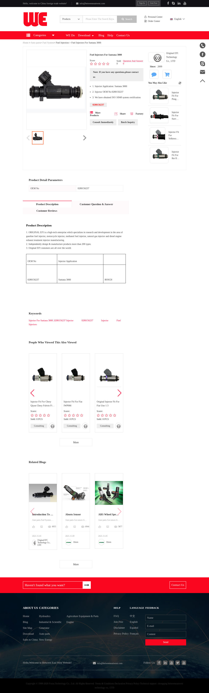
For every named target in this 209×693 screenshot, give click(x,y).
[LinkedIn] (179, 3)
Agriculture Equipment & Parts (82, 616)
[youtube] (184, 662)
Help (110, 35)
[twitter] (177, 662)
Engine (70, 622)
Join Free (153, 3)
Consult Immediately (103, 122)
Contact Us (123, 35)
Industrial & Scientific (50, 622)
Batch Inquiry (128, 122)
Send (165, 642)
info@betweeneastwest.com (92, 3)
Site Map (27, 628)
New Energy (45, 639)
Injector (105, 320)
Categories (48, 608)
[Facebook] (168, 3)
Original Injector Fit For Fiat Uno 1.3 (108, 403)
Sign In (142, 3)
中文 (132, 616)
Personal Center (155, 17)
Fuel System (48, 42)
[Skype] (173, 3)
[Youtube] (184, 3)
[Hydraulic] (171, 662)
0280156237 (88, 320)
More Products (95, 114)
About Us (30, 608)
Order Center (154, 21)
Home (25, 42)
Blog (101, 35)
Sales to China (30, 639)
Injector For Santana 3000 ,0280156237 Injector (51, 320)
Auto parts (35, 42)
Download (84, 35)
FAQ (116, 616)
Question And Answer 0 (133, 62)
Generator (44, 628)
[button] (119, 393)
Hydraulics (44, 616)
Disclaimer (119, 627)
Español (134, 627)
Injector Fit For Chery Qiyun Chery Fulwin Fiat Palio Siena (42, 404)
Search (128, 19)
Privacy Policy (121, 633)
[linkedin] (165, 662)
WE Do (70, 35)
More (76, 442)
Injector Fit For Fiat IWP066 (73, 403)
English (177, 19)
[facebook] (159, 662)
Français (134, 633)
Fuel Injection (62, 42)
